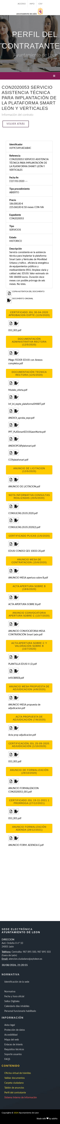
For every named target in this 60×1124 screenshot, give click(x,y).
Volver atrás (15, 124)
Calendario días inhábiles (16, 1006)
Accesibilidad (11, 1035)
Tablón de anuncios (14, 1088)
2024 (16, 1113)
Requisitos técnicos (14, 1049)
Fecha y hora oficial (14, 996)
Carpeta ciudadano (14, 1083)
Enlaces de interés (13, 1044)
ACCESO (22, 4)
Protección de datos (14, 1030)
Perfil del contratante (15, 1093)
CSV (40, 4)
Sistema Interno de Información (20, 1097)
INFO (32, 4)
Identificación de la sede (16, 982)
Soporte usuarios (13, 1054)
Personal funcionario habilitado (20, 1011)
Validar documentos (14, 1078)
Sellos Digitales (12, 1001)
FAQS (7, 1059)
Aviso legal (9, 1025)
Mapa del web (11, 1040)
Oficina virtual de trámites (17, 1073)
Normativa (9, 991)
